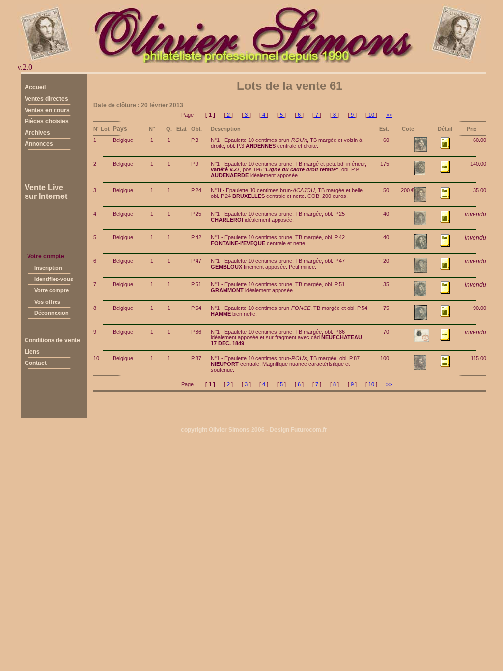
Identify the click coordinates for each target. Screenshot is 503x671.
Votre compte (51, 290)
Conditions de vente (52, 340)
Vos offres (47, 302)
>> (389, 115)
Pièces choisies (47, 121)
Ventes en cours (47, 110)
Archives (37, 132)
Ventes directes (46, 98)
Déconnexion (51, 313)
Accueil (35, 87)
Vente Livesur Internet (46, 191)
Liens (32, 351)
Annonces (39, 143)
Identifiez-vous (53, 279)
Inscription (48, 268)
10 (371, 115)
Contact (36, 363)
